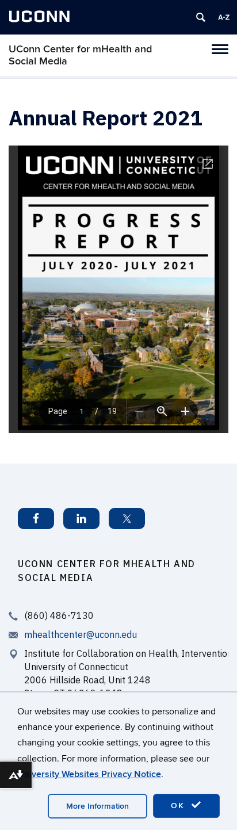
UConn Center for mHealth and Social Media (80, 55)
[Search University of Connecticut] (201, 17)
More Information (97, 806)
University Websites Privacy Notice (89, 774)
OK (179, 805)
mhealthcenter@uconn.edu (80, 634)
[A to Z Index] (224, 17)
